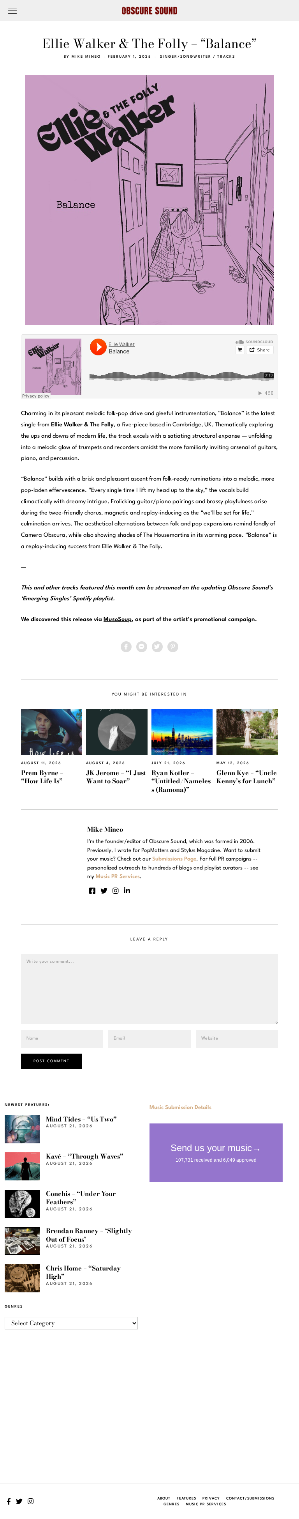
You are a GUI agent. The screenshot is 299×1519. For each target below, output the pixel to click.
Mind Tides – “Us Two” (81, 1119)
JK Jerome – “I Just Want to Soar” (116, 777)
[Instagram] (116, 890)
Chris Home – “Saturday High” (83, 1272)
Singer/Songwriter (185, 57)
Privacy (211, 1498)
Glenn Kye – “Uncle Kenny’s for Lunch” (246, 777)
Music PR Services (206, 1504)
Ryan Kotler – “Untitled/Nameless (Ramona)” (181, 781)
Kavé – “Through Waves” (84, 1156)
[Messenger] (141, 646)
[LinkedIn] (127, 890)
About (164, 1498)
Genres (171, 1504)
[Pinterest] (172, 646)
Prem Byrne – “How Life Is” (42, 777)
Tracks (226, 57)
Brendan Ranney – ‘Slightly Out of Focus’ (89, 1235)
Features (186, 1498)
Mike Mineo (86, 57)
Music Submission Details (180, 1107)
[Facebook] (126, 646)
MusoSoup (118, 620)
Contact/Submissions (250, 1498)
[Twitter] (157, 646)
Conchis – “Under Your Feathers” (81, 1198)
